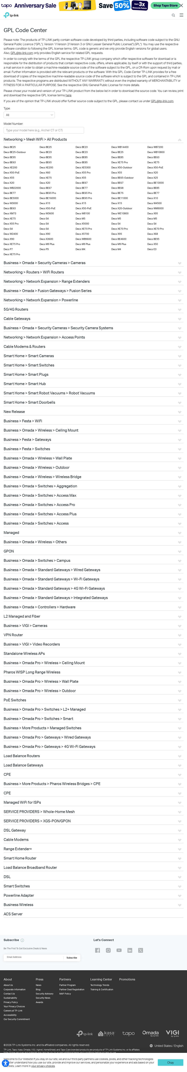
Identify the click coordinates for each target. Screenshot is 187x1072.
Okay (170, 1062)
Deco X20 (152, 172)
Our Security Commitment (17, 1019)
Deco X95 (152, 213)
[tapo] (129, 1033)
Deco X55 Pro (83, 172)
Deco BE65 (46, 162)
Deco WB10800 (156, 152)
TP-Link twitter (141, 950)
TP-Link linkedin (130, 950)
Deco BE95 (10, 157)
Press (39, 979)
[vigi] (172, 1033)
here (68, 95)
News (38, 985)
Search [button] (173, 12)
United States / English (168, 1046)
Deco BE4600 (118, 238)
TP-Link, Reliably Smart (11, 14)
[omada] (150, 1033)
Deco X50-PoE (155, 167)
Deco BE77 (82, 187)
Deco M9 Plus (47, 244)
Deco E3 (152, 249)
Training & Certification (101, 989)
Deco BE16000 (48, 198)
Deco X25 (152, 177)
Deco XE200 (10, 167)
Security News (43, 997)
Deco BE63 (153, 157)
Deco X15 (45, 203)
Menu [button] (181, 12)
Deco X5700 (82, 233)
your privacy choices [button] (43, 1065)
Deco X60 (45, 172)
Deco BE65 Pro (48, 193)
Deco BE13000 (155, 182)
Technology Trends (99, 985)
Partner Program (67, 985)
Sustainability (10, 997)
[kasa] (107, 1033)
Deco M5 (80, 218)
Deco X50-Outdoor (121, 167)
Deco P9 (44, 249)
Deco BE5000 (11, 198)
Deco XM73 (10, 213)
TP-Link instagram (108, 950)
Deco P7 (8, 249)
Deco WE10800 (120, 213)
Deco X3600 (46, 238)
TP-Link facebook (98, 950)
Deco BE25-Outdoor (15, 152)
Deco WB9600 (83, 238)
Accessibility (10, 1015)
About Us (8, 985)
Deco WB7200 (155, 147)
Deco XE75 (153, 162)
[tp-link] (85, 1033)
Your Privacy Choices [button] (14, 1006)
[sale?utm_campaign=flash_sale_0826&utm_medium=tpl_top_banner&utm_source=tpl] (93, 5)
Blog (38, 989)
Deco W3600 (47, 213)
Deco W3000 (11, 203)
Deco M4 (80, 249)
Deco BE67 (82, 182)
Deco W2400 (11, 233)
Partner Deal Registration (71, 989)
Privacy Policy (11, 1002)
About (8, 979)
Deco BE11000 (119, 198)
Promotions (127, 979)
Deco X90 (45, 233)
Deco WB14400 (120, 147)
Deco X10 (152, 198)
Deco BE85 (82, 157)
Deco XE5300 (83, 167)
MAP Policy (65, 993)
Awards (39, 1002)
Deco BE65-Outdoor (122, 177)
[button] (22, 940)
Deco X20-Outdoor (121, 208)
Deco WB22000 (12, 187)
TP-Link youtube (119, 950)
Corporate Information (15, 989)
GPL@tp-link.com (22, 53)
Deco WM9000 (155, 208)
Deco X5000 (82, 223)
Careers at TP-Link (13, 1010)
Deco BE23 (82, 147)
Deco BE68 (117, 187)
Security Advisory (44, 993)
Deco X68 (152, 233)
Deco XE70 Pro (84, 228)
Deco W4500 (154, 203)
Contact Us (9, 993)
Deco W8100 (83, 213)
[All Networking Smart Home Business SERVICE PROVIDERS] (29, 115)
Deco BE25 (10, 147)
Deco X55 (116, 172)
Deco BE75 (117, 193)
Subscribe (72, 957)
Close (181, 5)
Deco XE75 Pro (119, 162)
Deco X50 (152, 244)
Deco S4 (44, 218)
